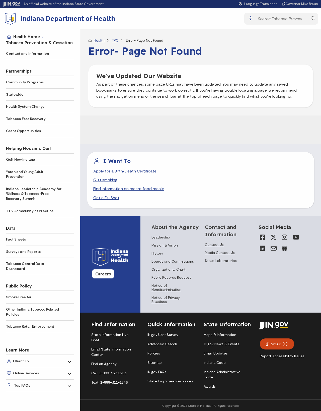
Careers (103, 273)
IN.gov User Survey (162, 334)
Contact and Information (27, 53)
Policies (153, 353)
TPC (115, 40)
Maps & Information (220, 334)
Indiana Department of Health (68, 18)
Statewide (14, 94)
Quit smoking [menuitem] (105, 180)
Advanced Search (162, 344)
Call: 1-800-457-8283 (108, 373)
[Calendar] (285, 248)
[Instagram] (285, 237)
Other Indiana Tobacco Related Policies (32, 312)
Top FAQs (22, 385)
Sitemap (154, 362)
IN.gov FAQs (156, 372)
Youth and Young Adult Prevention (24, 174)
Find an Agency (104, 364)
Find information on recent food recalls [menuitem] (128, 188)
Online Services (26, 373)
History (157, 253)
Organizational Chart (168, 269)
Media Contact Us (220, 252)
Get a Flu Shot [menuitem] (106, 197)
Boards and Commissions (172, 261)
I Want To (21, 361)
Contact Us (214, 244)
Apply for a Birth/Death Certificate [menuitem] (124, 171)
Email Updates (216, 353)
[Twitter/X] (274, 237)
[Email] (274, 248)
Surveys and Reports (23, 251)
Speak (276, 344)
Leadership (160, 237)
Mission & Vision (164, 245)
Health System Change (25, 106)
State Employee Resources (170, 381)
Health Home (26, 36)
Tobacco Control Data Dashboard (25, 266)
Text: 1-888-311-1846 (109, 382)
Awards (210, 386)
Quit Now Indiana (20, 159)
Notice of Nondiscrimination (166, 287)
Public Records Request (171, 277)
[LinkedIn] (263, 248)
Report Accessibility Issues (282, 356)
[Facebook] (263, 237)
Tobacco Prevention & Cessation (39, 42)
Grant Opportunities (23, 131)
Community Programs (25, 82)
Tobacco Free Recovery (26, 118)
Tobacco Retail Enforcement (30, 326)
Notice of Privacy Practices (165, 299)
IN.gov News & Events (221, 344)
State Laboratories (221, 260)
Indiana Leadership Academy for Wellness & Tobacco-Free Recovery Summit (34, 194)
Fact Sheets (16, 239)
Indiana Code (215, 362)
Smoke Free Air (19, 297)
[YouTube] (296, 237)
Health (99, 40)
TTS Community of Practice (29, 211)
